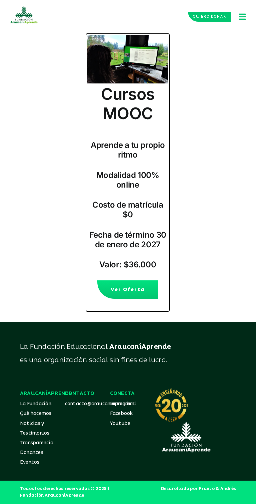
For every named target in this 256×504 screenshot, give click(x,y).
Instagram (122, 403)
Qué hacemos (36, 413)
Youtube (120, 423)
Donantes (31, 452)
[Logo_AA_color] (24, 8)
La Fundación (35, 403)
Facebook (121, 413)
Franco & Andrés (217, 489)
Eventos (30, 462)
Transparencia (36, 442)
